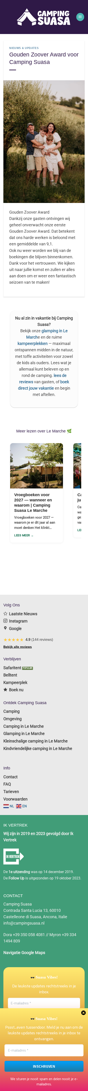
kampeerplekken (33, 343)
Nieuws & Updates (24, 48)
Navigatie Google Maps (24, 952)
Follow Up (16, 878)
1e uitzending (19, 872)
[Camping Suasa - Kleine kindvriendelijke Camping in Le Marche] (44, 17)
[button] (80, 17)
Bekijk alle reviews (17, 647)
